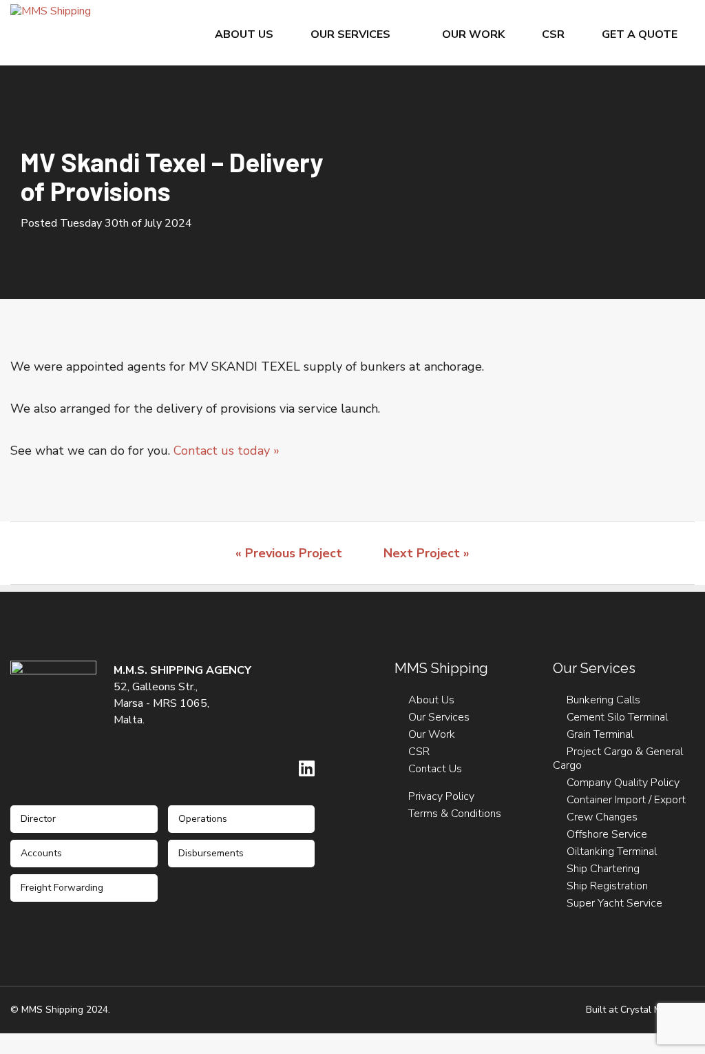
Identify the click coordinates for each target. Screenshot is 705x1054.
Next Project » (426, 553)
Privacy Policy (441, 796)
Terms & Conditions (454, 813)
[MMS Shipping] (50, 10)
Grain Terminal (600, 734)
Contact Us (435, 768)
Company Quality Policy (623, 782)
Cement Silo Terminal (617, 717)
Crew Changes (602, 817)
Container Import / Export (626, 799)
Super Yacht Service (614, 903)
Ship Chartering (603, 868)
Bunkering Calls (603, 699)
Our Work (473, 34)
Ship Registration (607, 885)
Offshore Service (607, 834)
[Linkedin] (307, 768)
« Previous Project (288, 553)
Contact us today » (226, 450)
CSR (553, 34)
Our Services (350, 34)
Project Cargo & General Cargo (618, 758)
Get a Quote (639, 34)
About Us (244, 34)
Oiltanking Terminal (612, 851)
